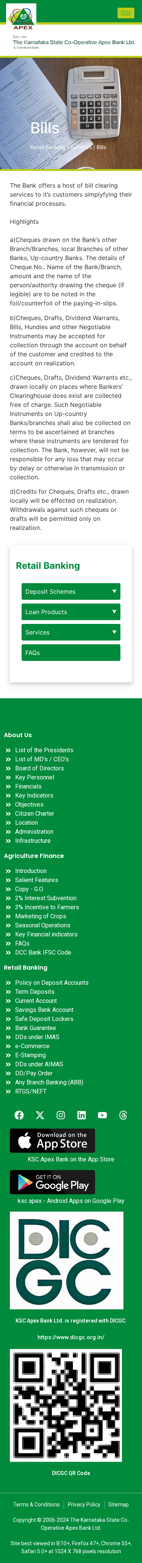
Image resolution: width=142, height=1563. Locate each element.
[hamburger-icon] (125, 13)
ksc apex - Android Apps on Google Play (71, 1200)
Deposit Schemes (50, 591)
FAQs (32, 652)
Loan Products (46, 612)
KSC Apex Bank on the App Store (71, 1159)
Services (37, 632)
